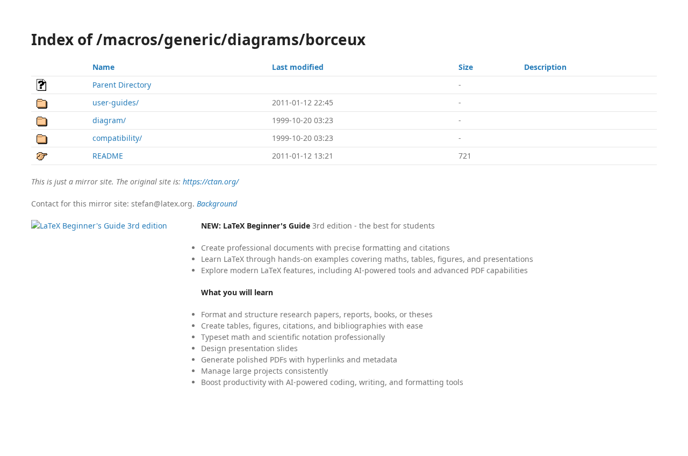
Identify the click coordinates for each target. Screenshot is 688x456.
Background (217, 203)
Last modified (298, 67)
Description (545, 67)
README (107, 156)
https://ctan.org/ (211, 181)
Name (103, 67)
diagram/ (109, 120)
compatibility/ (117, 138)
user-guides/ (115, 102)
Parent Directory (121, 85)
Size (465, 67)
